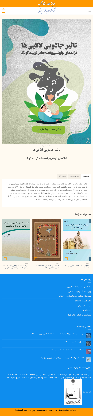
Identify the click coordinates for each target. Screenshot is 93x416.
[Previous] (91, 246)
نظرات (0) (62, 176)
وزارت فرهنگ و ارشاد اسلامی (79, 291)
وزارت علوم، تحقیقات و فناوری (79, 286)
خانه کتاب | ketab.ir (83, 300)
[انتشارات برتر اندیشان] (46, 11)
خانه (50, 146)
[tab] (86, 176)
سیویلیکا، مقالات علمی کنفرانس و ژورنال (75, 296)
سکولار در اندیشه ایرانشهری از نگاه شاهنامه (77, 266)
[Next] (2, 246)
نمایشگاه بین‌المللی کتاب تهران (79, 314)
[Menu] (89, 11)
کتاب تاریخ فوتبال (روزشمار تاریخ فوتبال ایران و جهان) (62, 358)
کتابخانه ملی (86, 310)
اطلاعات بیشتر (74, 176)
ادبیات (44, 146)
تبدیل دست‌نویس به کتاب (73, 342)
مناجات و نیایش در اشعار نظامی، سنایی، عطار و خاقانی (47, 266)
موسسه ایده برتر (84, 305)
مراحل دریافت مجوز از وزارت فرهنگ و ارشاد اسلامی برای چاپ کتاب (57, 334)
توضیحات (86, 176)
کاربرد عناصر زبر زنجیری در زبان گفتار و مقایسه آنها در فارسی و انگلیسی (15, 266)
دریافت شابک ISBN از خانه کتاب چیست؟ (67, 350)
